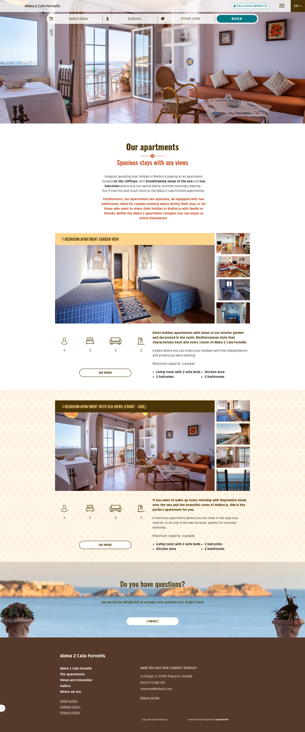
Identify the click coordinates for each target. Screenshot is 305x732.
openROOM (221, 719)
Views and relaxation (76, 680)
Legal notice (68, 701)
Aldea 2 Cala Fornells (76, 668)
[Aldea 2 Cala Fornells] (42, 6)
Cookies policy (70, 707)
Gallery (65, 686)
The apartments (72, 674)
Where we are (70, 692)
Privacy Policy (70, 713)
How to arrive (149, 698)
